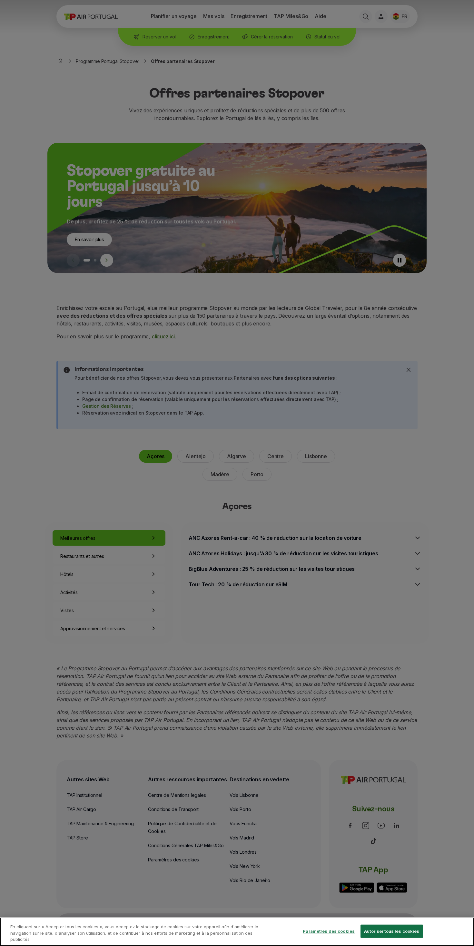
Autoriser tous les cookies (391, 930)
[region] (237, 931)
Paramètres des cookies (329, 930)
